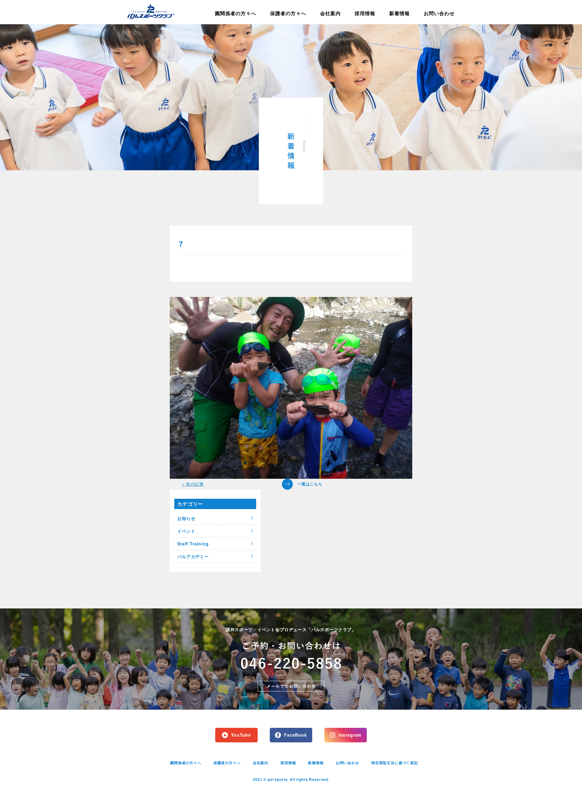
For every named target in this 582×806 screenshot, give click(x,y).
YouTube (241, 735)
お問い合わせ (439, 13)
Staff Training (193, 544)
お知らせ (186, 518)
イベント (186, 531)
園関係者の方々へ (235, 13)
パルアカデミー (193, 556)
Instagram (350, 735)
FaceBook (295, 735)
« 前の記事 (193, 484)
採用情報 (365, 13)
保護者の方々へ (288, 13)
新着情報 (399, 13)
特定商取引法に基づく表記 (394, 762)
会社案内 (330, 13)
